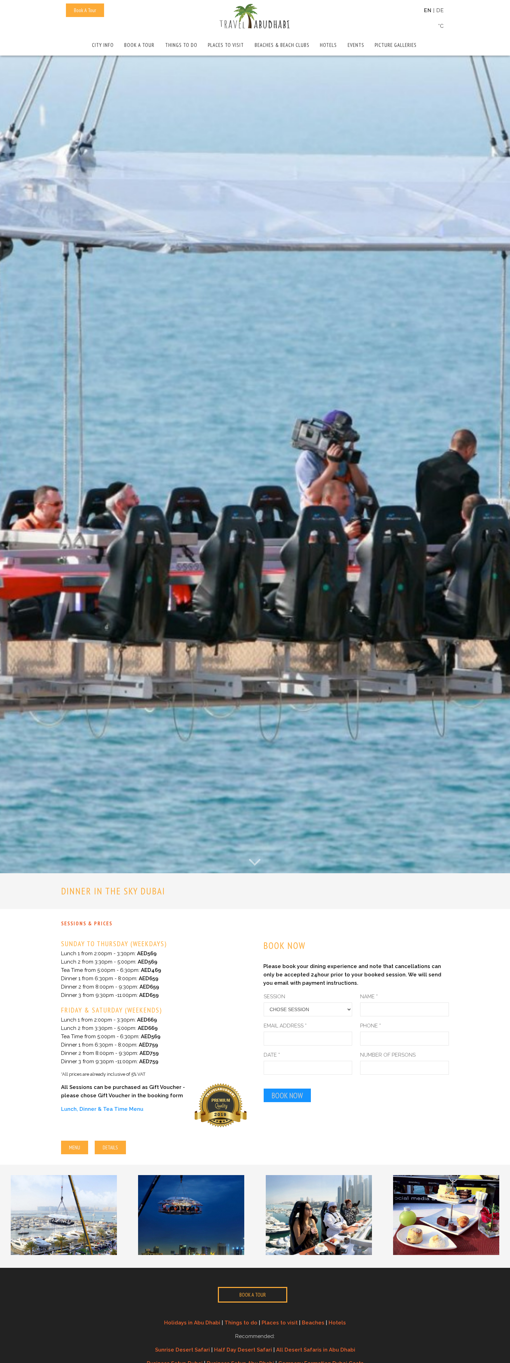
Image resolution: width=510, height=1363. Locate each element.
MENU (74, 1147)
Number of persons (388, 1055)
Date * (272, 1055)
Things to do (181, 45)
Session (274, 996)
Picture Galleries (396, 45)
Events (356, 45)
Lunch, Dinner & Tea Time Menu (102, 1109)
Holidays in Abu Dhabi (192, 1323)
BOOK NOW (287, 1095)
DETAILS (110, 1147)
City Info (103, 45)
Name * (369, 996)
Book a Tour (139, 45)
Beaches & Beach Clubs (282, 45)
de (440, 10)
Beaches (313, 1323)
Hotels (328, 45)
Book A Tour (85, 10)
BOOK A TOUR (252, 1294)
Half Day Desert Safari (243, 1350)
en (428, 10)
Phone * (370, 1026)
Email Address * (285, 1026)
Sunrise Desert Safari (182, 1350)
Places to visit (226, 45)
